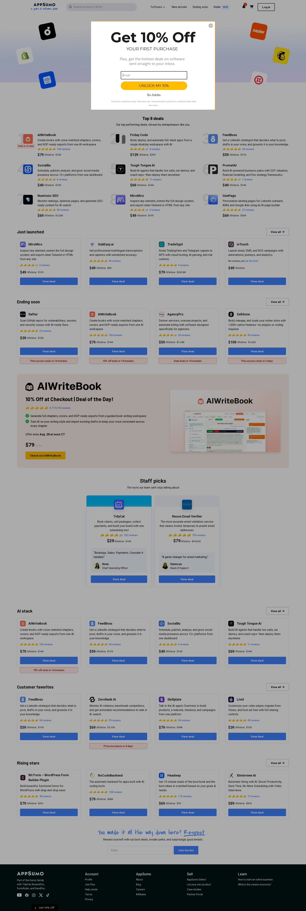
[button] (211, 25)
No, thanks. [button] (154, 94)
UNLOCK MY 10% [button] (154, 86)
